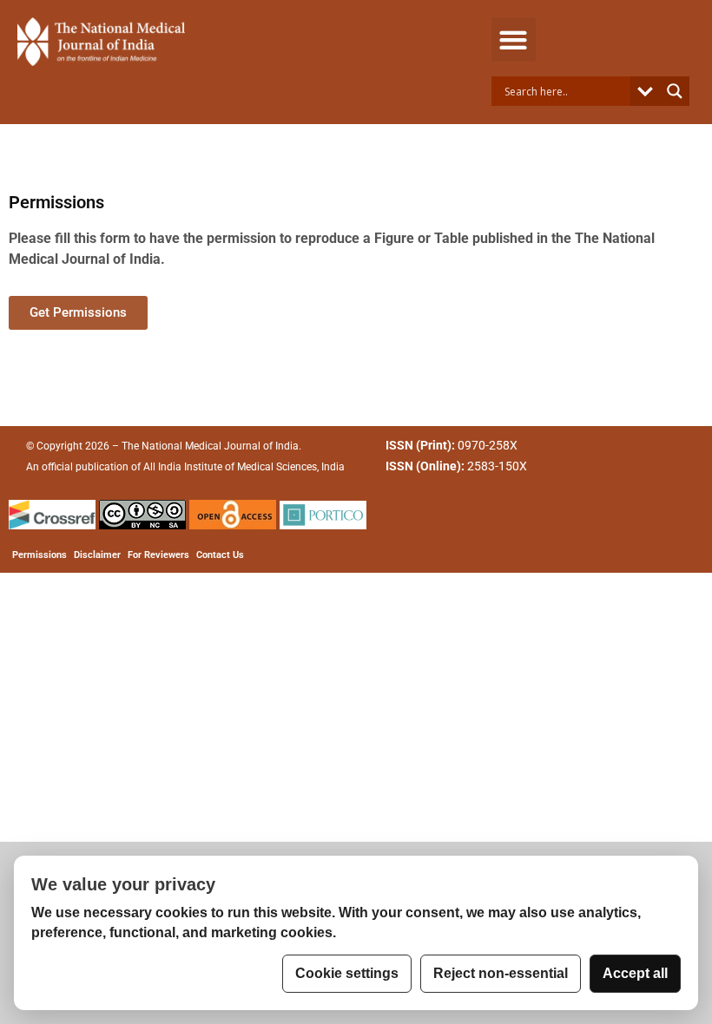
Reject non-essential (500, 973)
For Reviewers (158, 555)
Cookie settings (347, 973)
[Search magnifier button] (674, 91)
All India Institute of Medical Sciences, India (244, 467)
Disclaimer (97, 555)
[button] (513, 39)
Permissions (39, 555)
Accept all (635, 973)
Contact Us (220, 555)
